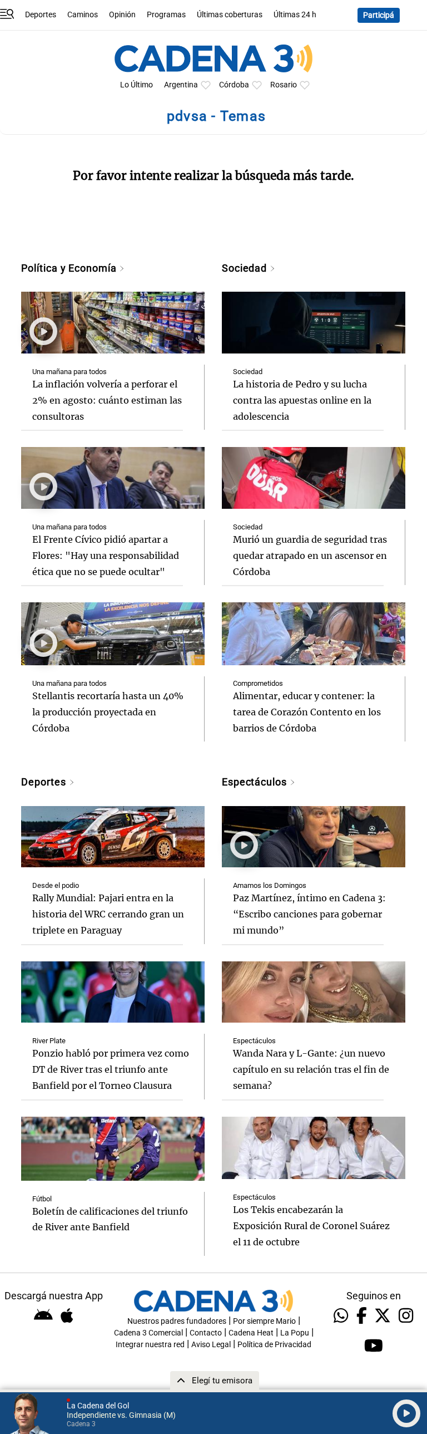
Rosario (283, 85)
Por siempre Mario (264, 1321)
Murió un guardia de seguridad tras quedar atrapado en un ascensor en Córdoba (310, 555)
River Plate (49, 1041)
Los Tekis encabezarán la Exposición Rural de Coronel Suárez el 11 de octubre (311, 1226)
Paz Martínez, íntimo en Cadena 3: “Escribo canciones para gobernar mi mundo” (309, 914)
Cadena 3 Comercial (148, 1333)
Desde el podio (55, 885)
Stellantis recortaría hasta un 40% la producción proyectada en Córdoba (107, 712)
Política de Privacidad (274, 1344)
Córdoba (234, 85)
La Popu (294, 1333)
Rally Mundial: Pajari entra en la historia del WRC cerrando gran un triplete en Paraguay (108, 914)
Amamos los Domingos (269, 885)
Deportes (40, 14)
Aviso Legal (211, 1344)
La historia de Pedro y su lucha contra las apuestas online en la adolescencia (302, 400)
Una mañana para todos (69, 371)
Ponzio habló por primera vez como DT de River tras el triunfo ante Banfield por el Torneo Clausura (110, 1069)
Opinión (122, 14)
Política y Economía (70, 268)
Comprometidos (258, 683)
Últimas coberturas (229, 14)
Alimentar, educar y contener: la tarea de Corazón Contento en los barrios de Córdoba (307, 712)
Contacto (206, 1333)
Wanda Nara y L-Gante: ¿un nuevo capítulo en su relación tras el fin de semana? (311, 1069)
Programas (166, 14)
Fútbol (42, 1199)
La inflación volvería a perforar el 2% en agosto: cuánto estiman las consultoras (107, 400)
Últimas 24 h (295, 14)
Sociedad (246, 268)
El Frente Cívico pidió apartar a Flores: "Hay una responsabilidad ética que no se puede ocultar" (105, 555)
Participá (378, 15)
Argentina (181, 85)
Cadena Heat (251, 1333)
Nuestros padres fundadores (176, 1321)
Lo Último (136, 85)
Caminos (82, 14)
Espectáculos (256, 782)
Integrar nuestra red (150, 1344)
